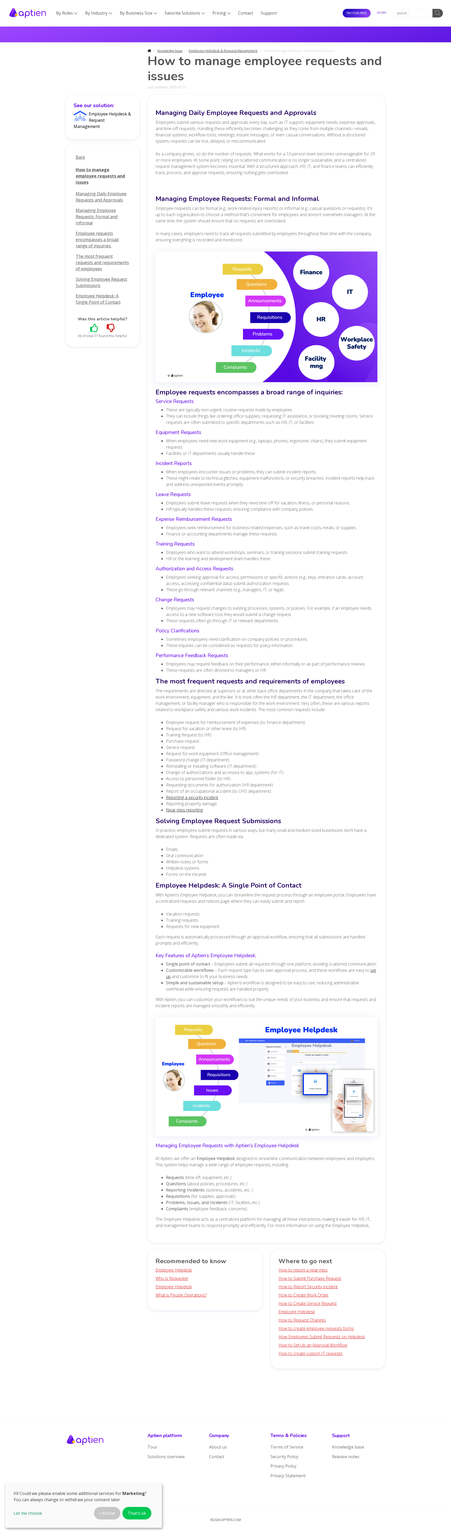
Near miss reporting (184, 810)
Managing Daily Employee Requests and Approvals (101, 197)
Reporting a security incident (192, 797)
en (384, 12)
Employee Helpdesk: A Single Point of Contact (98, 299)
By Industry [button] (98, 13)
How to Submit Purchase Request (309, 1278)
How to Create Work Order (303, 1295)
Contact (245, 13)
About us (218, 1447)
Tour (152, 1447)
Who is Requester (172, 1278)
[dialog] (83, 1505)
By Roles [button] (67, 13)
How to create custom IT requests (310, 1353)
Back (80, 157)
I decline (107, 1513)
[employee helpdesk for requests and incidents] (266, 1078)
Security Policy (284, 1456)
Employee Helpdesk (174, 1270)
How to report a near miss (303, 1270)
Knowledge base (169, 50)
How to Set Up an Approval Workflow (312, 1345)
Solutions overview (166, 1456)
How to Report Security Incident (308, 1287)
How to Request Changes (302, 1320)
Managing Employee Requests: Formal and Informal (96, 216)
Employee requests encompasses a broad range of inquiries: (97, 239)
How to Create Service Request (307, 1303)
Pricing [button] (221, 13)
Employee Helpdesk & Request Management (223, 50)
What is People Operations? (181, 1295)
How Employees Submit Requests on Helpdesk (321, 1337)
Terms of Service (286, 1447)
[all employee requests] (266, 318)
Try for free (356, 13)
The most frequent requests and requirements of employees (102, 262)
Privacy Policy (283, 1466)
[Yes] (94, 327)
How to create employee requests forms (316, 1328)
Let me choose (28, 1513)
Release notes (345, 1456)
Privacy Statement (288, 1476)
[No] (111, 327)
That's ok (137, 1513)
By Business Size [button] (138, 13)
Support (269, 13)
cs (378, 12)
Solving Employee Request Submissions (101, 282)
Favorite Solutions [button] (185, 13)
